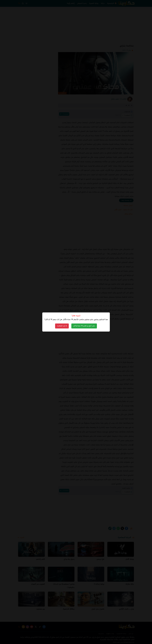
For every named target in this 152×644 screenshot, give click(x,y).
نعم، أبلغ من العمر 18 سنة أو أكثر (84, 326)
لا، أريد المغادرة (62, 326)
